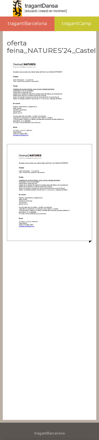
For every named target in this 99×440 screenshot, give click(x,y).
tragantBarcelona (27, 23)
